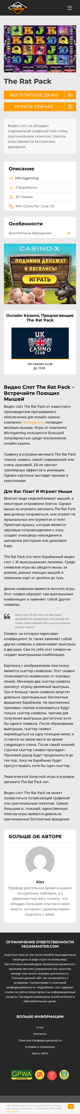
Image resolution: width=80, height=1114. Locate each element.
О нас (40, 1027)
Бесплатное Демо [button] (34, 94)
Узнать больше (12, 1111)
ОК (71, 1106)
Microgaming (33, 422)
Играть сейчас (34, 106)
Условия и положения (40, 1047)
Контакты (40, 1034)
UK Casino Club (40, 364)
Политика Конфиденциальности (40, 1040)
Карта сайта (40, 1053)
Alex (40, 881)
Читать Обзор (56, 352)
